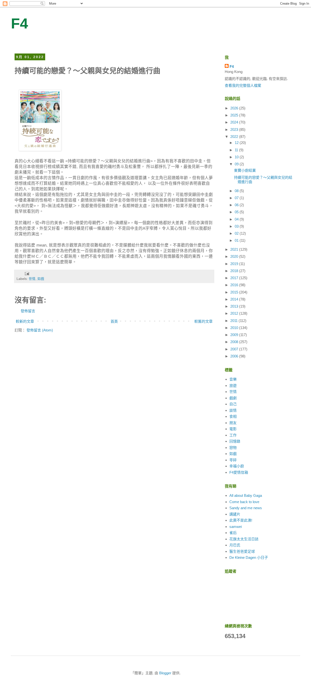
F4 (19, 23)
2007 (234, 349)
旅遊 (233, 385)
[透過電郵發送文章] (26, 273)
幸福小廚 (236, 466)
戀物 (233, 447)
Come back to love (244, 502)
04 (237, 219)
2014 (234, 299)
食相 (233, 416)
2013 (234, 306)
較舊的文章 (203, 321)
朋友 (233, 423)
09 (237, 164)
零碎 (233, 460)
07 (237, 198)
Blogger (165, 673)
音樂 (233, 379)
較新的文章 (25, 321)
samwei (235, 527)
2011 (234, 321)
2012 (234, 313)
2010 (234, 328)
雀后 (233, 533)
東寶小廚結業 (245, 170)
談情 (233, 410)
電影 (233, 429)
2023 (234, 129)
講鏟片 (234, 514)
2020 (234, 256)
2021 (234, 249)
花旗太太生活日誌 (244, 539)
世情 (32, 279)
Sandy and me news (245, 508)
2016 (234, 285)
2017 (234, 278)
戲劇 (233, 398)
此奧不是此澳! (240, 520)
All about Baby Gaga (245, 495)
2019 (234, 264)
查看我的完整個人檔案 (243, 85)
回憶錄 (234, 441)
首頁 (114, 321)
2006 (234, 356)
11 (237, 150)
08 (237, 191)
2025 (234, 115)
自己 (233, 404)
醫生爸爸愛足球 (242, 551)
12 (237, 143)
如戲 (40, 279)
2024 (234, 122)
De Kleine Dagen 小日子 (248, 557)
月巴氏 (234, 545)
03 (237, 226)
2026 (234, 108)
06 (237, 205)
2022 (234, 136)
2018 (234, 271)
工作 (233, 435)
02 (237, 233)
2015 (234, 292)
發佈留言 (28, 311)
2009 (234, 335)
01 (237, 240)
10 (237, 157)
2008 (234, 342)
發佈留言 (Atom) (39, 330)
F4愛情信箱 (238, 472)
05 (237, 212)
